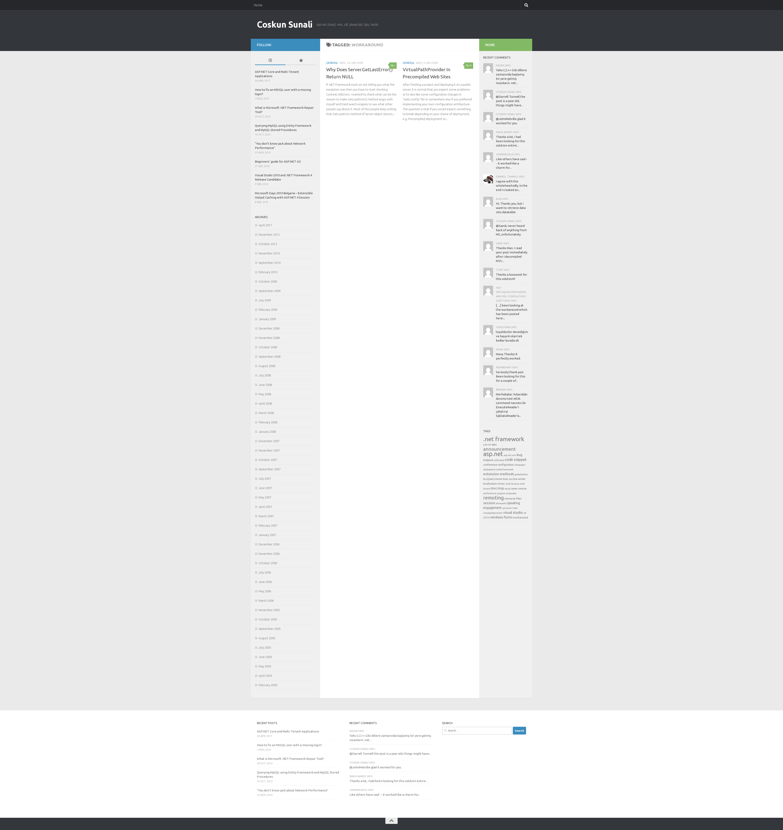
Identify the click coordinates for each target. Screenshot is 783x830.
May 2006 (265, 591)
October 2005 (268, 619)
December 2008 (269, 328)
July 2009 (265, 300)
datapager (520, 465)
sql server (507, 508)
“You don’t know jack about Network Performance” (292, 790)
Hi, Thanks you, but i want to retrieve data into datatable (511, 208)
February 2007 (268, 525)
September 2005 (270, 628)
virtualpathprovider (493, 513)
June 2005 (265, 657)
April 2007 (265, 506)
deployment (489, 469)
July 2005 (265, 647)
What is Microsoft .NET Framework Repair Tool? (290, 758)
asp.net (493, 454)
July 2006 (265, 572)
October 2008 (268, 347)
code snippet (515, 459)
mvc (494, 488)
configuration (506, 464)
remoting (493, 497)
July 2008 (265, 375)
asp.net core (510, 455)
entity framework (504, 469)
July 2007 (265, 478)
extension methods (498, 474)
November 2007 (269, 450)
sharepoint (501, 503)
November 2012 (269, 234)
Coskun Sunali (284, 24)
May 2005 (265, 666)
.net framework (503, 439)
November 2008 (269, 338)
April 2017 (265, 225)
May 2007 (265, 497)
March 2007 (266, 516)
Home (258, 5)
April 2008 (265, 403)
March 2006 (266, 600)
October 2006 (268, 563)
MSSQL (501, 484)
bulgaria (488, 460)
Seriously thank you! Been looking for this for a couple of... (510, 376)
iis (484, 478)
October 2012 (268, 244)
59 (470, 65)
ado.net (487, 444)
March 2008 (266, 413)
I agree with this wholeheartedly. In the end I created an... (512, 186)
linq (511, 479)
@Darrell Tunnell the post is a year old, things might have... (510, 101)
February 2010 (268, 272)
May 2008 (265, 394)
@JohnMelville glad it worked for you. (375, 767)
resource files (513, 498)
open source (518, 488)
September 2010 (270, 262)
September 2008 (270, 356)
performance (489, 493)
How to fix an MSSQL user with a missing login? (289, 745)
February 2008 (268, 422)
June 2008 (265, 384)
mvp (501, 488)
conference (490, 464)
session (489, 503)
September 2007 (270, 469)
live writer (519, 478)
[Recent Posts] (270, 60)
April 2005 (265, 675)
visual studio (513, 512)
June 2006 (265, 582)
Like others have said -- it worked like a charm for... (511, 163)
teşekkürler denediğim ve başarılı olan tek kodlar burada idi (512, 336)
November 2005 (269, 610)
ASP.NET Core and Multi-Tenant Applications (288, 731)
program (501, 493)
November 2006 (269, 553)
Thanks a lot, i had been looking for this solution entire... (510, 141)
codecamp (499, 460)
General (332, 62)
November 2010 (269, 253)
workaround (520, 517)
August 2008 (267, 366)
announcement (499, 449)
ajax (494, 444)
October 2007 (268, 460)
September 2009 (270, 291)
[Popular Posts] (300, 60)
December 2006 (269, 544)
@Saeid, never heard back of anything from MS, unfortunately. (511, 230)
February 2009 (268, 309)
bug (519, 455)
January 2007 (267, 535)
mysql (508, 488)
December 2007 (269, 441)
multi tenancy (512, 484)
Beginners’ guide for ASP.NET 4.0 (278, 161)
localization (490, 483)
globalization (521, 474)
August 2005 (267, 638)
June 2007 (265, 488)
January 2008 (267, 431)
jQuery (491, 478)
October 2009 (268, 281)
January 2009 (267, 319)
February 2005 (268, 685)
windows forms (501, 517)
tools (515, 508)
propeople (511, 493)
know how (501, 478)
